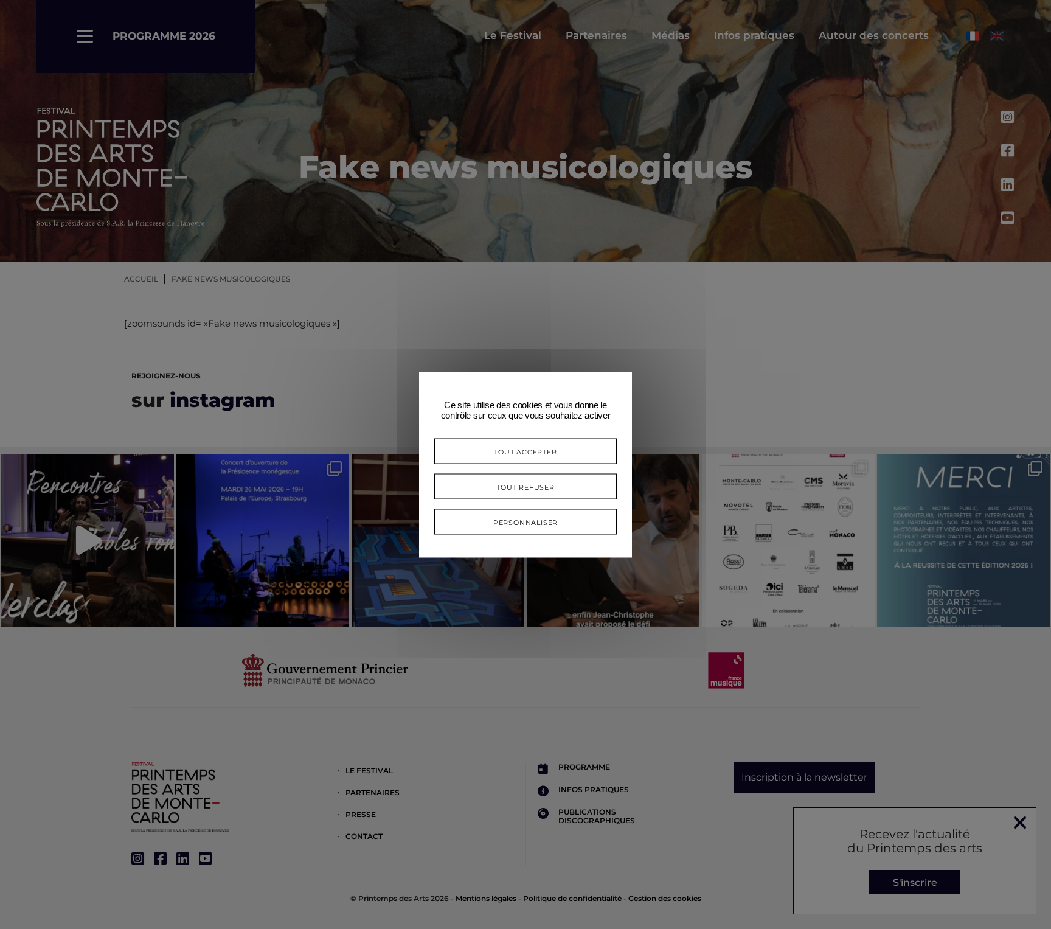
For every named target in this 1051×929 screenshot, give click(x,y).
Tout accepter (525, 450)
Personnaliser (525, 521)
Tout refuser (525, 486)
